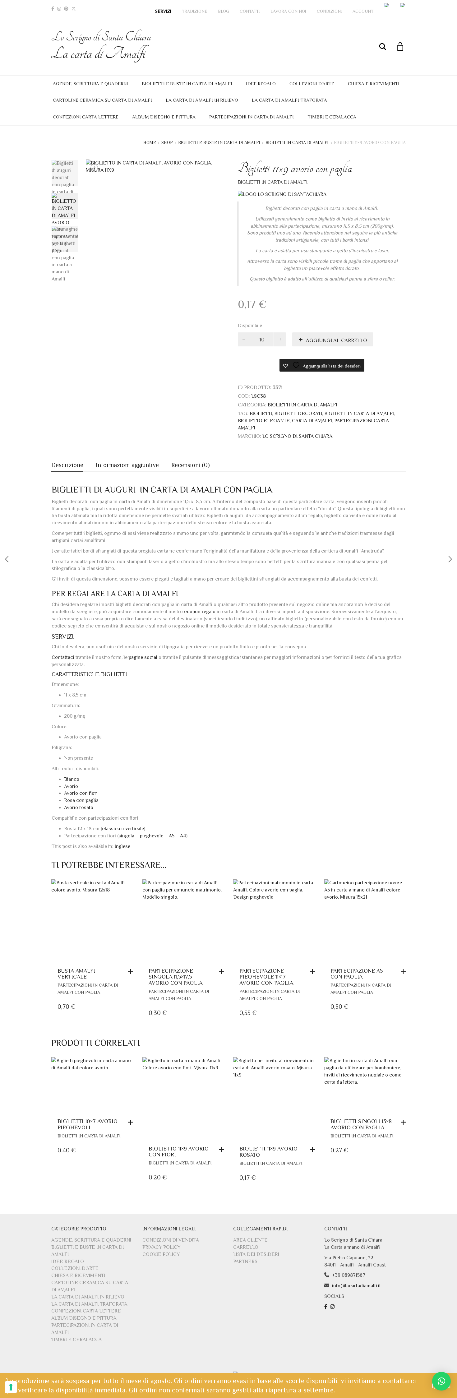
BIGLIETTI (261, 413)
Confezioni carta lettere (85, 116)
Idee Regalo (261, 83)
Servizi (163, 11)
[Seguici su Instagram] (333, 1307)
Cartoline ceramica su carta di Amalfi (102, 100)
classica (111, 828)
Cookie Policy (161, 1254)
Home (149, 142)
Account (363, 11)
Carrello (245, 1247)
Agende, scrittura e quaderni (90, 83)
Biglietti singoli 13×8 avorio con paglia (361, 1124)
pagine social (142, 657)
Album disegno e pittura (164, 116)
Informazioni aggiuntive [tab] (127, 464)
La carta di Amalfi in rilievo (202, 100)
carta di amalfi (312, 421)
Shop (167, 142)
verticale (134, 828)
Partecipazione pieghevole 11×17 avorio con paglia (266, 977)
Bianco (71, 779)
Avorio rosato (78, 807)
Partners (245, 1261)
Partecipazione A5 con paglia (356, 974)
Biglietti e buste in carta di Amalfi (187, 83)
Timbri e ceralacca (331, 116)
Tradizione (194, 11)
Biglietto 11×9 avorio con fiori (179, 1152)
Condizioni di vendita (170, 1240)
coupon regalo (199, 611)
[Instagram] (59, 8)
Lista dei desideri (256, 1254)
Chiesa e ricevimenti (373, 83)
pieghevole (151, 836)
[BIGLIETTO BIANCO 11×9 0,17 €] (450, 559)
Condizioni (329, 11)
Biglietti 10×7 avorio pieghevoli (88, 1124)
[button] (132, 971)
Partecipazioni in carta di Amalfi (251, 116)
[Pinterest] (66, 8)
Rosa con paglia (81, 800)
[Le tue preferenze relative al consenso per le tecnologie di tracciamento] (11, 1387)
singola (127, 836)
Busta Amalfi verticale (76, 974)
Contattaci (63, 657)
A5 (171, 836)
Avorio (71, 786)
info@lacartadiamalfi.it (356, 1286)
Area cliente (250, 1240)
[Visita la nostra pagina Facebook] (326, 1307)
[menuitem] (387, 5)
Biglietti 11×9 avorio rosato (268, 1152)
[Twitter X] (74, 8)
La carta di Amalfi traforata (289, 100)
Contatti (250, 11)
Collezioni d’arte (311, 83)
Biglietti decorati (298, 413)
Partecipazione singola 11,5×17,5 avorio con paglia (175, 977)
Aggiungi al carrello (336, 340)
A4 (183, 836)
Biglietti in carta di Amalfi (297, 142)
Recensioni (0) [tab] (190, 464)
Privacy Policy (161, 1247)
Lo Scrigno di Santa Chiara (101, 46)
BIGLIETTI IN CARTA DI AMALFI (359, 413)
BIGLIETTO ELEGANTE (264, 421)
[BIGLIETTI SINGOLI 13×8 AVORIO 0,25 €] (7, 559)
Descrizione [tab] (67, 464)
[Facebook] (52, 8)
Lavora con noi (288, 11)
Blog (223, 11)
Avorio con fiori (81, 793)
